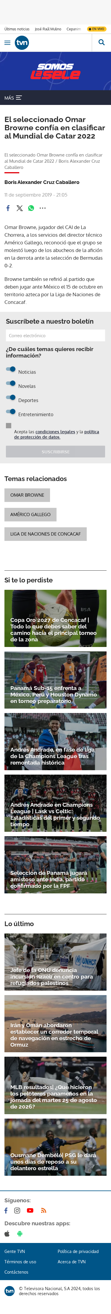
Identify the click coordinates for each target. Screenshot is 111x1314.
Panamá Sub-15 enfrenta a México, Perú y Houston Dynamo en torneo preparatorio (53, 694)
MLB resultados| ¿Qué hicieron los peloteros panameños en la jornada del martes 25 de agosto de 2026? (53, 1097)
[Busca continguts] (101, 43)
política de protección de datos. (56, 434)
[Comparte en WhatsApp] (31, 208)
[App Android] (21, 1233)
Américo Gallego (30, 514)
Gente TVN (14, 1251)
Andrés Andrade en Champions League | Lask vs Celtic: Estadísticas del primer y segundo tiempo (55, 814)
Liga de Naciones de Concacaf (45, 534)
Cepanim (74, 29)
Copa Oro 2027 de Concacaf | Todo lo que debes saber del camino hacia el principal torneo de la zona (53, 630)
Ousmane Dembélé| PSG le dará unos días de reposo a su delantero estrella (53, 1161)
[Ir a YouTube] (31, 1210)
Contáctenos (16, 1272)
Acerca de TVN (72, 1261)
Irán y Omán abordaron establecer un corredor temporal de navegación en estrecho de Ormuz (54, 1035)
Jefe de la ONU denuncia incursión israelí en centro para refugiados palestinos (51, 976)
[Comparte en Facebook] (8, 208)
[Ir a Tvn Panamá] (53, 43)
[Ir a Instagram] (18, 1210)
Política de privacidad (78, 1251)
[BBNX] (9, 1291)
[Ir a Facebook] (7, 1210)
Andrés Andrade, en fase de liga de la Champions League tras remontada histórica (52, 756)
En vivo (98, 29)
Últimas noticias (17, 29)
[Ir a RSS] (45, 1210)
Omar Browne (27, 495)
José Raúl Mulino (48, 29)
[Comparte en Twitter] (19, 208)
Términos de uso (20, 1261)
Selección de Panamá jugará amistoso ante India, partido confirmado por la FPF (48, 879)
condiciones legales (55, 431)
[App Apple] (8, 1233)
